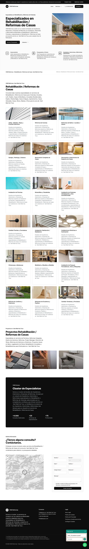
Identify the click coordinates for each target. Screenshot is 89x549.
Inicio (52, 6)
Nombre (56, 457)
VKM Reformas (13, 6)
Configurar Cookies (70, 521)
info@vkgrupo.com (43, 518)
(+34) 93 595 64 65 (43, 516)
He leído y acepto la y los (66, 484)
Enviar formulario (67, 488)
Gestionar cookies (79, 2)
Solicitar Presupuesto (12, 42)
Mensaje (56, 476)
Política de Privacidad (70, 483)
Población (71, 469)
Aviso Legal (68, 512)
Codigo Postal (57, 469)
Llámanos (24, 42)
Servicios (58, 6)
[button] (24, 472)
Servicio (70, 457)
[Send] (85, 539)
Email (55, 463)
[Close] (85, 531)
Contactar (78, 6)
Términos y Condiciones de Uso (63, 485)
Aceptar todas (68, 2)
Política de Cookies (70, 514)
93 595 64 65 (69, 6)
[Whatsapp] (85, 545)
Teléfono (70, 463)
